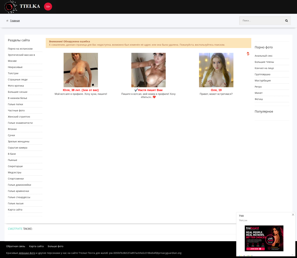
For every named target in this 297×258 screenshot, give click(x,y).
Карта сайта (15, 209)
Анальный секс (264, 55)
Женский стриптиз (19, 116)
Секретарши (15, 166)
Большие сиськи (17, 91)
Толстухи (13, 73)
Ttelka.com (30, 7)
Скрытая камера (17, 147)
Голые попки (15, 104)
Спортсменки (16, 178)
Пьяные (12, 160)
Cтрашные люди (18, 79)
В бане (12, 153)
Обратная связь (15, 246)
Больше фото (55, 246)
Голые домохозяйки (19, 184)
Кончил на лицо (264, 68)
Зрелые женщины (18, 141)
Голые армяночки (18, 191)
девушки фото (27, 253)
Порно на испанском (20, 48)
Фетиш (259, 99)
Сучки (11, 135)
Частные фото (16, 110)
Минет (259, 92)
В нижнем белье (17, 98)
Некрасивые (15, 67)
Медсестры (14, 172)
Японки (12, 129)
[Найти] (286, 20)
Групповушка (262, 74)
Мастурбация (263, 80)
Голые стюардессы (19, 197)
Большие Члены (264, 62)
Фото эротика (16, 85)
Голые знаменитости (20, 122)
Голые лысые (16, 203)
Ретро (258, 86)
